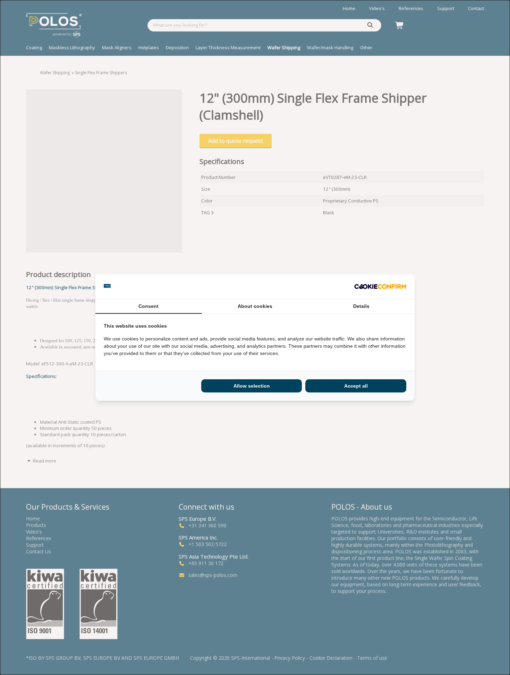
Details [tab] (361, 306)
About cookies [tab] (255, 306)
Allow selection (251, 386)
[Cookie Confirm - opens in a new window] (380, 286)
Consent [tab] (148, 306)
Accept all (356, 386)
